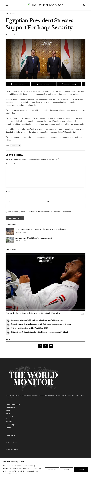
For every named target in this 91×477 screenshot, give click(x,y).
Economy (9, 416)
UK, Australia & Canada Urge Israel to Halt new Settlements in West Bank (39, 332)
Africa (13, 13)
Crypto (8, 427)
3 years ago (21, 232)
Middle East (10, 407)
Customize (52, 470)
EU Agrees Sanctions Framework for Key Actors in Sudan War (41, 229)
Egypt (13, 145)
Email (9, 202)
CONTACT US (11, 443)
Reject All (66, 470)
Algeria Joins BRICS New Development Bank (34, 238)
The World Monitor (13, 404)
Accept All (81, 470)
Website (50, 202)
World (8, 413)
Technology (10, 425)
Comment (10, 164)
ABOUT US (10, 436)
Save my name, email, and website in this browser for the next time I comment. (39, 212)
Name (9, 192)
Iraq (19, 145)
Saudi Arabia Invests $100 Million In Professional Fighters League (37, 320)
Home (7, 13)
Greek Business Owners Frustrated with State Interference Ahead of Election (41, 324)
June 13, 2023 (10, 34)
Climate (9, 422)
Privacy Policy (12, 449)
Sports (8, 419)
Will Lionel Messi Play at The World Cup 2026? (29, 328)
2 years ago (21, 241)
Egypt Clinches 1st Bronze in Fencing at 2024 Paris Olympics (33, 313)
